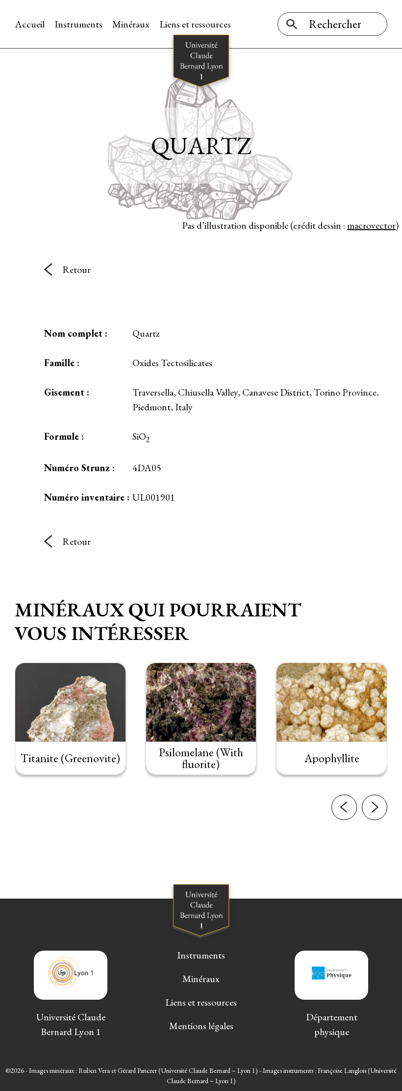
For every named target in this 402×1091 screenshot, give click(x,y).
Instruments (78, 24)
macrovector (371, 225)
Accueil (30, 24)
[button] (344, 807)
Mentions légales (201, 1025)
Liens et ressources (195, 24)
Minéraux (131, 24)
